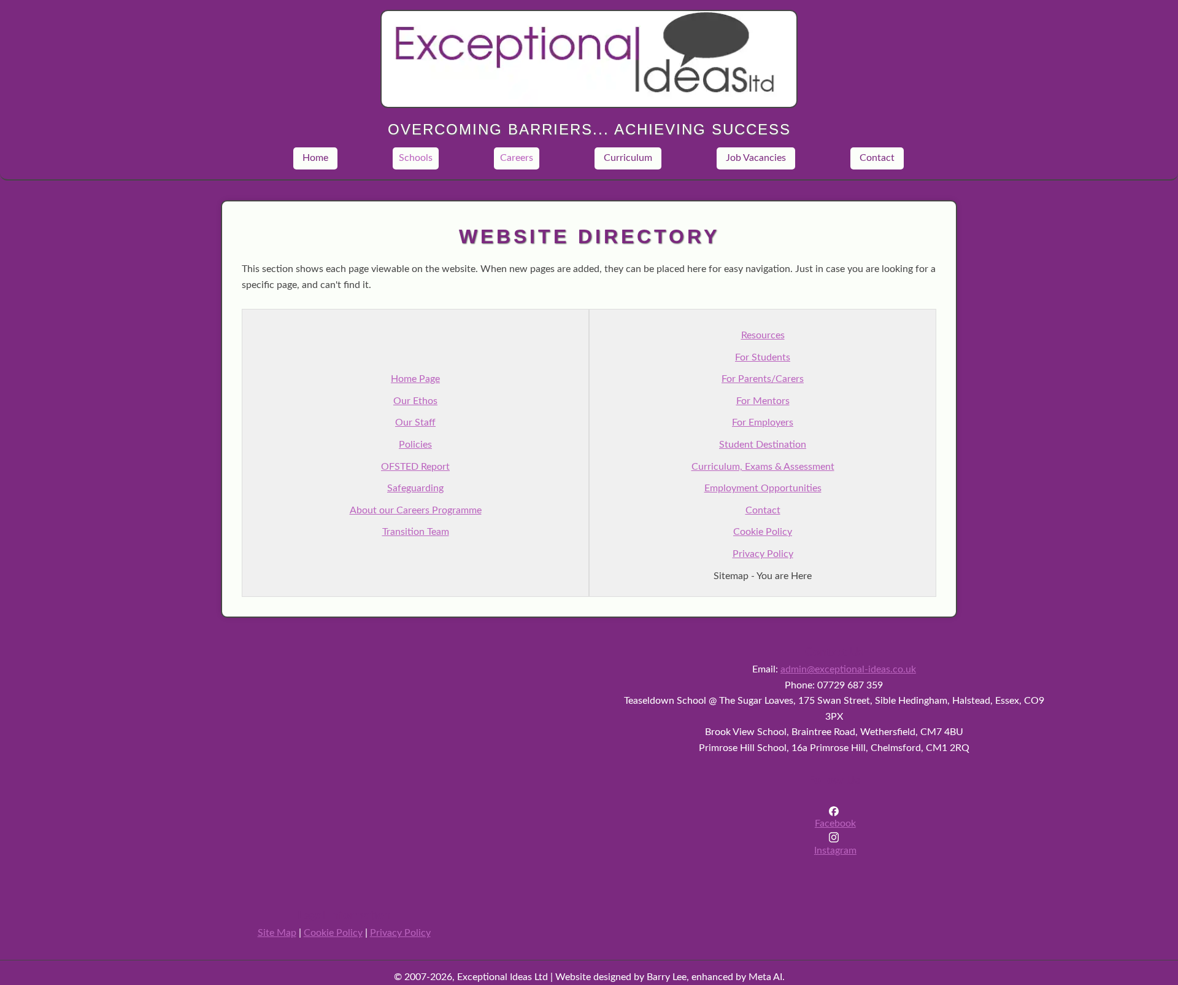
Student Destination (762, 445)
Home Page (415, 379)
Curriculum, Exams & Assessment (762, 467)
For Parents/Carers (763, 379)
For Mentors (763, 401)
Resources (763, 335)
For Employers (762, 422)
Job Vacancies (756, 158)
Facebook (835, 823)
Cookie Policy (762, 532)
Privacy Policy (763, 554)
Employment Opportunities (763, 488)
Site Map (277, 933)
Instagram (835, 850)
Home (315, 158)
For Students (762, 357)
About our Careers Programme (416, 510)
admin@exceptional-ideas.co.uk (848, 669)
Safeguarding (415, 488)
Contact (877, 158)
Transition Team (415, 532)
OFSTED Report (415, 467)
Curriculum (628, 158)
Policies (415, 445)
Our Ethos (415, 401)
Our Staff (415, 422)
